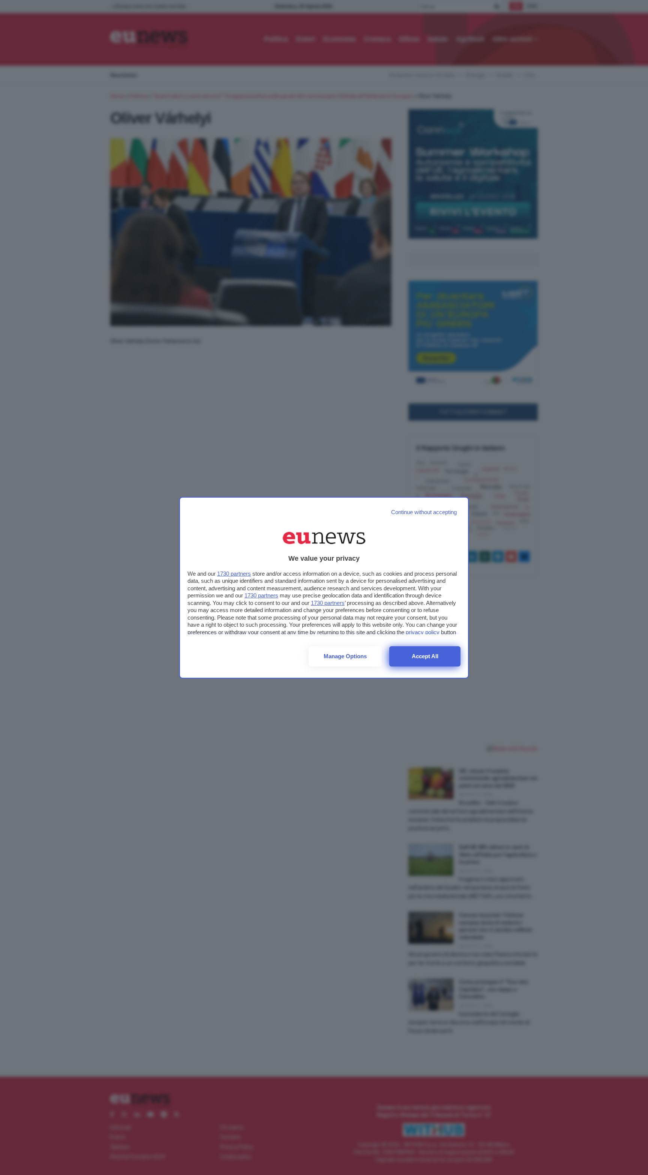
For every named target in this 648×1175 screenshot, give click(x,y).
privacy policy (423, 632)
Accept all (425, 656)
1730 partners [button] (234, 573)
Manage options (345, 656)
